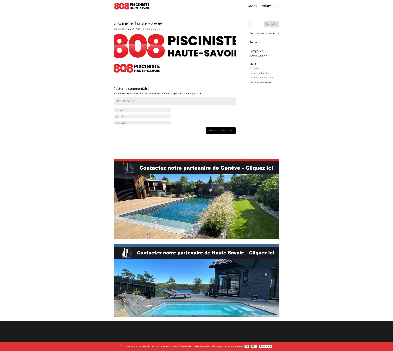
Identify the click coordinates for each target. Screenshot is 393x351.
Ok (247, 346)
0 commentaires (151, 28)
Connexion (254, 68)
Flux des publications (260, 73)
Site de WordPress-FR (260, 82)
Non (254, 346)
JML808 (121, 28)
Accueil (253, 6)
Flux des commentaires (261, 77)
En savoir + (265, 346)
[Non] (389, 346)
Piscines (266, 6)
